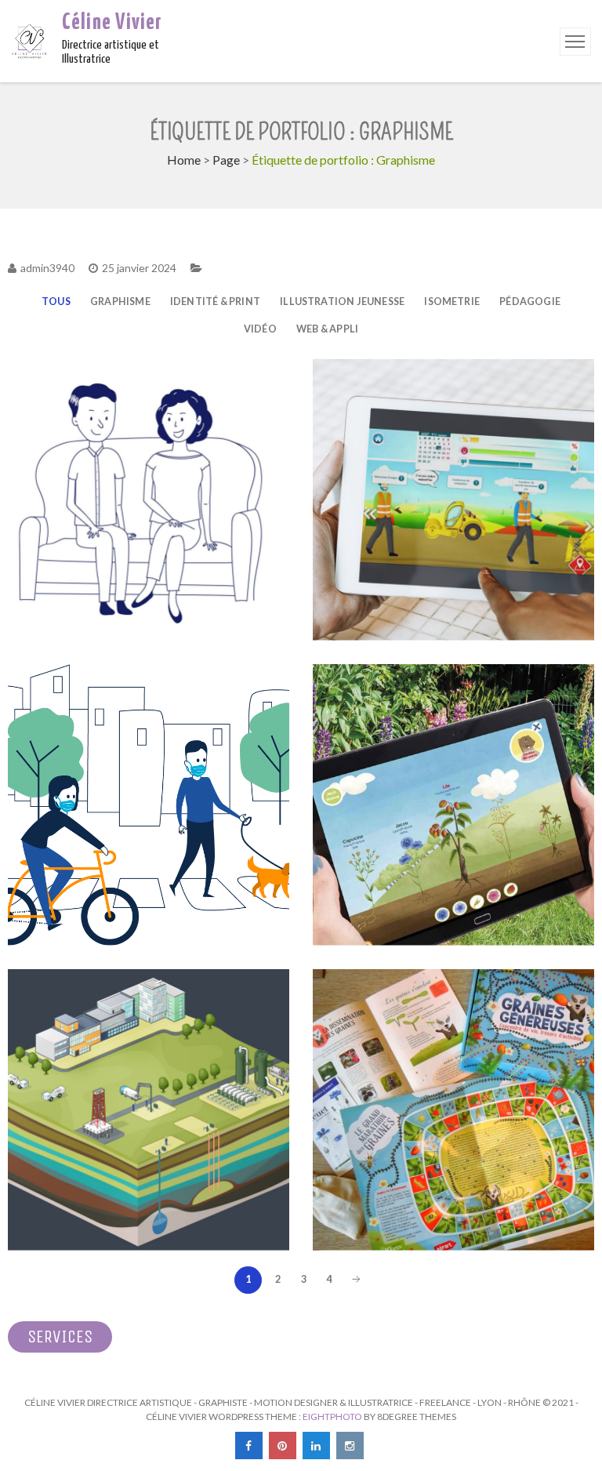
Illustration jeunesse (342, 301)
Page (226, 159)
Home (184, 159)
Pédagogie (529, 301)
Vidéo (260, 329)
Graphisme (120, 301)
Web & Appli (327, 329)
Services (59, 1337)
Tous (56, 301)
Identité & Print (215, 301)
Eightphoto (333, 1416)
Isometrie (452, 301)
